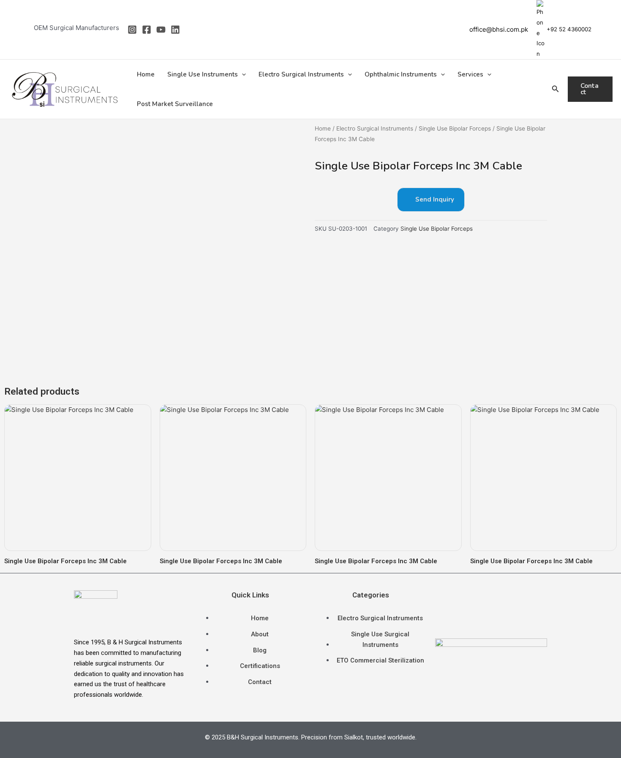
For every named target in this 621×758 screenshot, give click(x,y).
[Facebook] (146, 29)
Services (470, 74)
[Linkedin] (175, 29)
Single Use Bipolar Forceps (455, 128)
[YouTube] (161, 29)
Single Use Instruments (202, 74)
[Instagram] (132, 29)
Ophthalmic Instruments (401, 74)
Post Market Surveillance (175, 104)
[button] (242, 74)
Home (146, 74)
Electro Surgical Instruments (301, 74)
